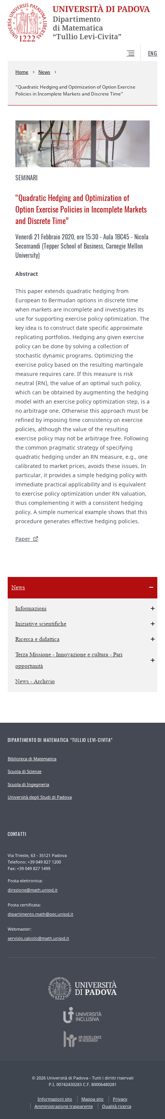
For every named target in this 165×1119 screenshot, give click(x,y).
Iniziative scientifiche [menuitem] (40, 624)
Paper (22, 538)
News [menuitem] (18, 587)
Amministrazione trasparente (64, 1106)
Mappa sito (92, 1099)
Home (21, 72)
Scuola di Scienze (24, 771)
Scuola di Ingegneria (28, 784)
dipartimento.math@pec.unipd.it (40, 914)
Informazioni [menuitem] (30, 608)
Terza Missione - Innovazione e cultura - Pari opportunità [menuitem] (68, 660)
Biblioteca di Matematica (32, 758)
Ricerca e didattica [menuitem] (37, 639)
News (44, 72)
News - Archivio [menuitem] (35, 681)
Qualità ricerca (116, 1106)
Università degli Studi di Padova (40, 797)
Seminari (26, 177)
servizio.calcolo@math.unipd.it (38, 938)
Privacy (120, 1099)
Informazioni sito (55, 1099)
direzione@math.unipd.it (33, 890)
